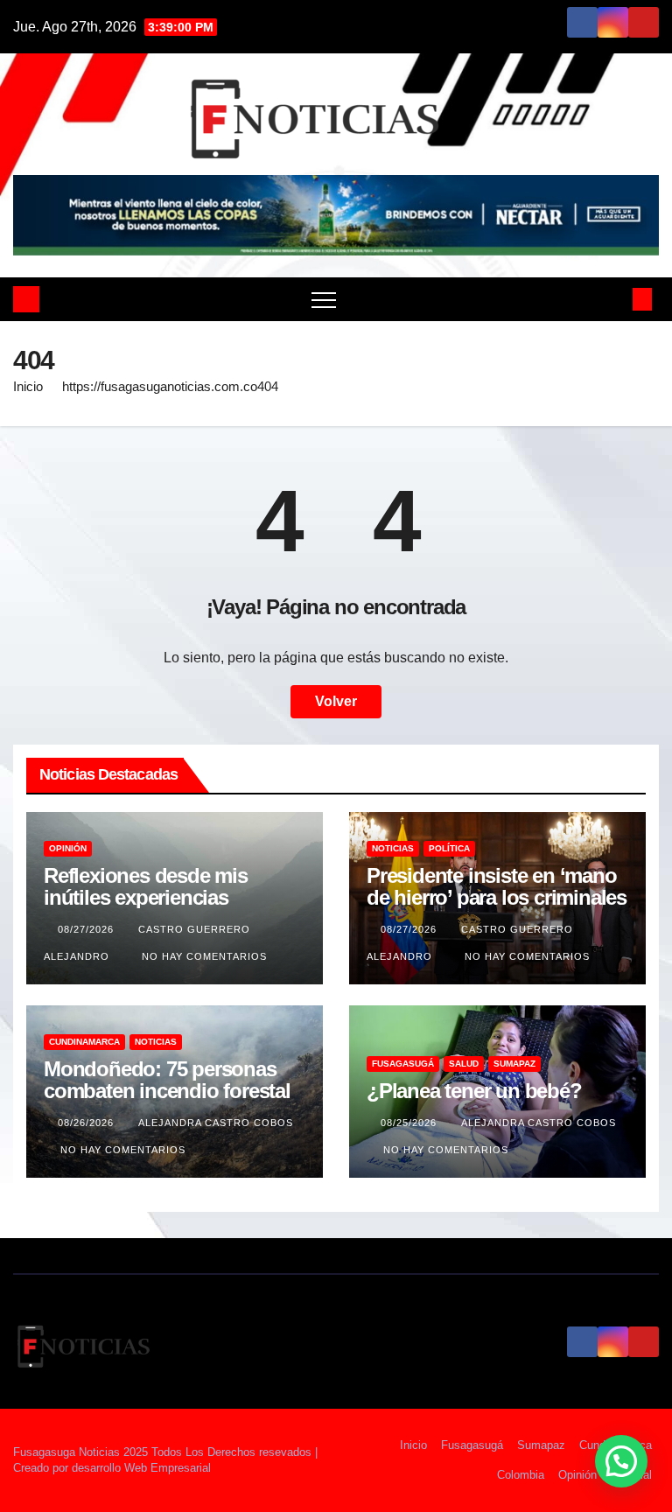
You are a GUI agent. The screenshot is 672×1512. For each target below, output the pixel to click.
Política (449, 848)
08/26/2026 (87, 1122)
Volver (336, 701)
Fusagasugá (403, 1063)
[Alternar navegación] (323, 299)
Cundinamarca (84, 1041)
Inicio (28, 386)
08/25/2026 (410, 1122)
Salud (464, 1063)
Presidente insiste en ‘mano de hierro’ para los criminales (496, 886)
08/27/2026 (87, 929)
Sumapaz (515, 1063)
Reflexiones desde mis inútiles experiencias (146, 886)
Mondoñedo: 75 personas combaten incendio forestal (167, 1079)
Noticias (393, 848)
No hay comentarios (204, 956)
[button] (613, 298)
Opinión (68, 848)
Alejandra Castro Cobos (215, 1122)
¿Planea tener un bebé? (474, 1090)
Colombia (520, 1474)
